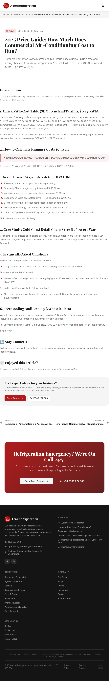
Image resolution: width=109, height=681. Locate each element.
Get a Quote (13, 398)
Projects (62, 581)
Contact (61, 594)
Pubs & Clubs (11, 594)
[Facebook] (7, 561)
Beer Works (10, 634)
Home (6, 14)
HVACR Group (64, 598)
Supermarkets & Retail (15, 590)
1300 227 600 (14, 542)
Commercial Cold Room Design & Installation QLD (80, 535)
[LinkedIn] (13, 561)
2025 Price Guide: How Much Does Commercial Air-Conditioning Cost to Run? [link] (65, 14)
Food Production (12, 611)
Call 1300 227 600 (39, 398)
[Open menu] (103, 6)
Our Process (64, 577)
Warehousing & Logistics (16, 607)
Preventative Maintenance (70, 531)
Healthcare (10, 598)
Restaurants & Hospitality (16, 577)
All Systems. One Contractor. (71, 522)
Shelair (8, 626)
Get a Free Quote (34, 481)
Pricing (61, 585)
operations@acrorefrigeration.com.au (25, 546)
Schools (8, 585)
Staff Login (100, 667)
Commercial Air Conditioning (71, 547)
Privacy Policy (67, 666)
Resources (19, 14)
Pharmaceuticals (12, 603)
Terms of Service (83, 666)
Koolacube (10, 630)
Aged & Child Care (13, 581)
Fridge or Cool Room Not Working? (74, 527)
